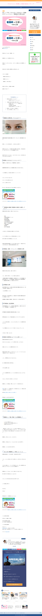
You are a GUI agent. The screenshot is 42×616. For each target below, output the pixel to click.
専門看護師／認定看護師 (12, 105)
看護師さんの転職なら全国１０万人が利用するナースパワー (17, 201)
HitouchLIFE (7, 531)
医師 (31, 43)
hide (17, 97)
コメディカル (33, 39)
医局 (3, 388)
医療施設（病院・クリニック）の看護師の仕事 (15, 103)
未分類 (32, 47)
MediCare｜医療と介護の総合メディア (21, 4)
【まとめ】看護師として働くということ (13, 109)
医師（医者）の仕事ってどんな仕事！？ (10, 392)
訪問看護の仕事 (11, 104)
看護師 (32, 49)
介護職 (32, 41)
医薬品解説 (32, 45)
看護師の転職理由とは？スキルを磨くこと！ (15, 106)
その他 (32, 37)
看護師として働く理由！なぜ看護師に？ (13, 108)
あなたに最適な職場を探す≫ (14, 584)
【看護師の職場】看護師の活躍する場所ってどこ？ (14, 102)
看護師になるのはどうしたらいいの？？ (14, 100)
